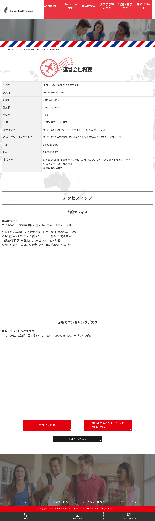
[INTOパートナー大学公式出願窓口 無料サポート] (19, 9)
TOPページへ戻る (77, 439)
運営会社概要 (60, 502)
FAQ (26, 502)
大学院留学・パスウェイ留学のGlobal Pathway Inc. (76, 508)
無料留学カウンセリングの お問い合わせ (107, 425)
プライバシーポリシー (94, 502)
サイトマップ (129, 502)
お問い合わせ (47, 425)
